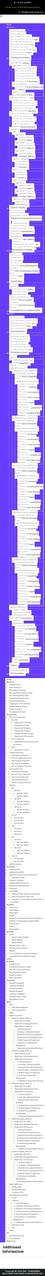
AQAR (11, 1013)
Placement (13, 888)
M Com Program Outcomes (22, 766)
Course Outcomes (16, 769)
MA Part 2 (17, 848)
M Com (14, 856)
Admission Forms (18, 877)
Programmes (11, 714)
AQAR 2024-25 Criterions (23, 1127)
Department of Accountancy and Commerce (25, 743)
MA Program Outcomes (20, 763)
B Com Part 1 (19, 818)
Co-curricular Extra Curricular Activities (23, 953)
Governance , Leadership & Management (26, 1044)
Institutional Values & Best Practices (30, 1048)
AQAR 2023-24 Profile (22, 1086)
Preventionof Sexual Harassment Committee (25, 918)
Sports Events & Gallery (20, 937)
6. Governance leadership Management (26, 1076)
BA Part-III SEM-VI (23, 812)
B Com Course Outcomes (21, 774)
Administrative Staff (16, 872)
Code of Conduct (15, 709)
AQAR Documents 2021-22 (21, 1018)
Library (9, 959)
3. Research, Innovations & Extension (27, 1209)
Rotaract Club (14, 924)
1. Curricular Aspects (24, 1062)
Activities (10, 932)
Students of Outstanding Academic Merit (24, 921)
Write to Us (11, 1241)
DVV (13, 1228)
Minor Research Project (17, 972)
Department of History (22, 731)
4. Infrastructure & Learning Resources (28, 1211)
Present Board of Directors (19, 698)
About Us (10, 682)
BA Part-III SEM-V (23, 810)
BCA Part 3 (18, 834)
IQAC (11, 1005)
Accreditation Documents (18, 1195)
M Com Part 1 (19, 859)
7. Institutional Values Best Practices (30, 1081)
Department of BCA (21, 750)
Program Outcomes (16, 752)
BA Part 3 (17, 807)
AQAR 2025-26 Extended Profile (26, 1157)
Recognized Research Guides (20, 967)
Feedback (10, 980)
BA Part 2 (17, 799)
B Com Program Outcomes (21, 758)
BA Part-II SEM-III (23, 801)
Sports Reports (17, 940)
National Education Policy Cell (23, 897)
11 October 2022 (18, 1192)
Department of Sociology (23, 733)
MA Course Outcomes (20, 780)
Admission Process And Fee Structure (23, 875)
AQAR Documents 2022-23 (22, 1051)
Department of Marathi (22, 723)
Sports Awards (17, 943)
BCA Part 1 (18, 829)
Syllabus (12, 785)
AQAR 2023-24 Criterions (23, 1092)
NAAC (8, 1002)
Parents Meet (14, 929)
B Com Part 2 (19, 820)
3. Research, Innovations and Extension (27, 1101)
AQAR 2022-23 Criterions (23, 1059)
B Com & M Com (18, 739)
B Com (14, 815)
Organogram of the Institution (20, 704)
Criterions (15, 1200)
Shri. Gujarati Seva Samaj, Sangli (20, 693)
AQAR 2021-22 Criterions (23, 1026)
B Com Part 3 (19, 823)
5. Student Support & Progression (26, 1214)
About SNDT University (17, 690)
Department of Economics (24, 736)
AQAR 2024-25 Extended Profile (26, 1124)
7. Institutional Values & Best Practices (28, 1222)
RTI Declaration (14, 1238)
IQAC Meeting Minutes (20, 1007)
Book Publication (15, 978)
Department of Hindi (21, 725)
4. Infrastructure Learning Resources (30, 1070)
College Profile (14, 685)
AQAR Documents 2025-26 (22, 1151)
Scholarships (14, 910)
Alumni (11, 926)
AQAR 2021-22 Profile (22, 1021)
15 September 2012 (19, 1190)
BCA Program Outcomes (21, 761)
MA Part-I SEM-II (23, 845)
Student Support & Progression (28, 1040)
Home (8, 679)
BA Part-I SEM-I (22, 793)
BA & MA (15, 720)
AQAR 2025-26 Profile (22, 1154)
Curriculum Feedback (17, 994)
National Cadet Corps (17, 945)
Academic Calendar (16, 880)
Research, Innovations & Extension (29, 1035)
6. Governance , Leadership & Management (24, 1218)
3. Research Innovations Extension (29, 1067)
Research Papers (15, 975)
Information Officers (16, 1236)
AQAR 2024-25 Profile (22, 1122)
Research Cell (14, 964)
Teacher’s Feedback (16, 986)
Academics (11, 867)
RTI (7, 1233)
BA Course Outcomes (20, 772)
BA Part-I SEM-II (22, 796)
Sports (11, 934)
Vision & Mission (15, 687)
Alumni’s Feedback (16, 991)
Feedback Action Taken (18, 997)
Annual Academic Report (18, 706)
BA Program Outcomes (20, 755)
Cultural (12, 951)
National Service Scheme (18, 948)
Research (10, 961)
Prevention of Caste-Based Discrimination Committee (26, 900)
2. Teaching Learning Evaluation (28, 1064)
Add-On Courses (15, 864)
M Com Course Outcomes (21, 782)
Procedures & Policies (17, 712)
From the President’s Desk (18, 695)
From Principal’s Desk (17, 701)
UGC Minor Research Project (19, 969)
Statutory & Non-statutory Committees (26, 894)
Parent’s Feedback (16, 988)
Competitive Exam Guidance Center (22, 956)
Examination (13, 913)
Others (11, 1230)
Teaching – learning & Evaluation (28, 1032)
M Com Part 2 (19, 861)
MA (13, 837)
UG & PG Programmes (17, 717)
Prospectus (13, 907)
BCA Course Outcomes (20, 777)
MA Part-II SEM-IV (23, 853)
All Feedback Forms (16, 999)
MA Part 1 (17, 840)
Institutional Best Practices (18, 883)
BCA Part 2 (18, 831)
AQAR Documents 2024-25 (22, 1119)
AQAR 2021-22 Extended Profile (26, 1024)
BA (13, 788)
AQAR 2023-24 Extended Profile (26, 1089)
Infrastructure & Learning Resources (30, 1037)
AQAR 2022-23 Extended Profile (26, 1056)
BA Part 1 (17, 791)
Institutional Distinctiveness (19, 886)
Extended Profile (18, 1225)
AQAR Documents (15, 1015)
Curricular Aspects (23, 1029)
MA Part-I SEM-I (22, 842)
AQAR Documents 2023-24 (22, 1083)
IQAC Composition (18, 1010)
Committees (13, 891)
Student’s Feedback (16, 983)
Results (12, 915)
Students (10, 905)
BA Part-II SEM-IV (23, 804)
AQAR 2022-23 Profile (22, 1054)
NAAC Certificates (15, 1184)
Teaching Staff (14, 869)
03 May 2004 (17, 1187)
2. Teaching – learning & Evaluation (27, 1206)
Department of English (22, 728)
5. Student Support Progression (28, 1073)
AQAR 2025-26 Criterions (23, 1160)
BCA (13, 747)
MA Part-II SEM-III (23, 850)
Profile (14, 1198)
